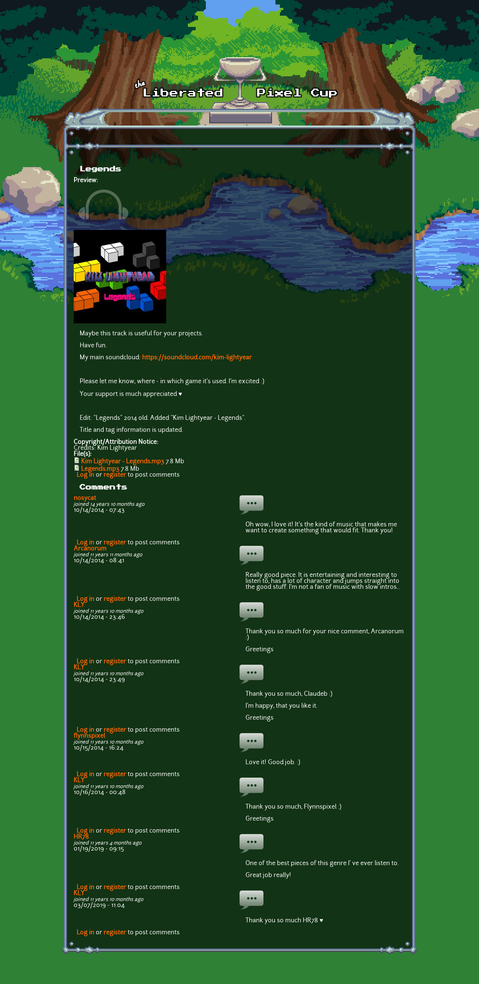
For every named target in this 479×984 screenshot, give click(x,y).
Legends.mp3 (100, 469)
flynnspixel (89, 736)
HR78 (81, 837)
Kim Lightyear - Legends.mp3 (122, 462)
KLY (79, 605)
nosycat (85, 498)
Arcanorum (90, 549)
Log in (85, 475)
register (115, 475)
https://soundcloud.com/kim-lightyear (197, 358)
